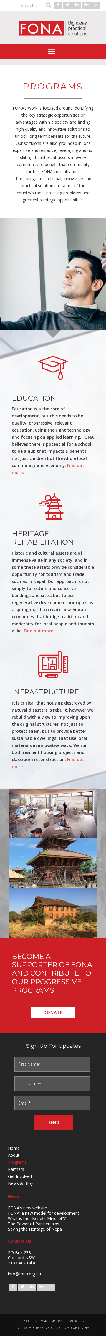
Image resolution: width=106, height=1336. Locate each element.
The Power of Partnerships (33, 1223)
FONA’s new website (27, 1208)
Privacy (56, 1321)
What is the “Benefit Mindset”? (37, 1218)
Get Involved (20, 1176)
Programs (17, 1162)
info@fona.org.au (24, 1274)
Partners (16, 1169)
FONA (53, 28)
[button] (53, 51)
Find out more (38, 631)
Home (14, 1148)
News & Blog (20, 1183)
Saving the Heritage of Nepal (35, 1229)
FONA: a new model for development (43, 1213)
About (13, 1155)
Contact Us (75, 1321)
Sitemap (41, 1321)
